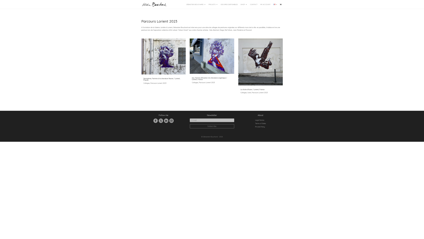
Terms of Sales (260, 123)
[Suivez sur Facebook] (155, 121)
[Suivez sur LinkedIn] (166, 121)
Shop (243, 4)
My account (265, 4)
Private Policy (260, 127)
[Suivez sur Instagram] (171, 121)
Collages (146, 83)
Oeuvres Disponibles (229, 4)
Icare (249, 93)
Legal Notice (259, 120)
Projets (212, 4)
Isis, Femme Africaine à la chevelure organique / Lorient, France (209, 78)
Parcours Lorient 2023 (158, 83)
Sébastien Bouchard (194, 4)
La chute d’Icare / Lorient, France (252, 90)
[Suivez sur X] (161, 121)
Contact (253, 4)
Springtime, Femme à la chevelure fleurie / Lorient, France (161, 79)
